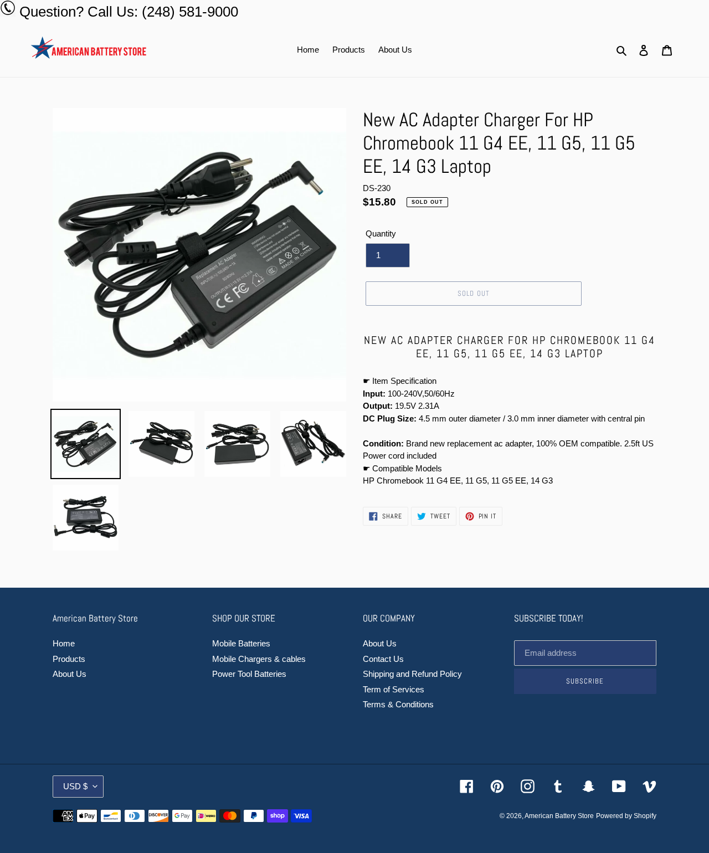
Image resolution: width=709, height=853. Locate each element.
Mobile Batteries (241, 643)
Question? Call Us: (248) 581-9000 (128, 11)
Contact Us (383, 659)
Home (64, 643)
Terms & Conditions (398, 704)
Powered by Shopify (626, 816)
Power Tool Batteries (249, 674)
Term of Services (393, 689)
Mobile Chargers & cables (259, 659)
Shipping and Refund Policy (412, 674)
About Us (69, 674)
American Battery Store (559, 816)
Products (69, 659)
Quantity (381, 233)
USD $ (75, 786)
